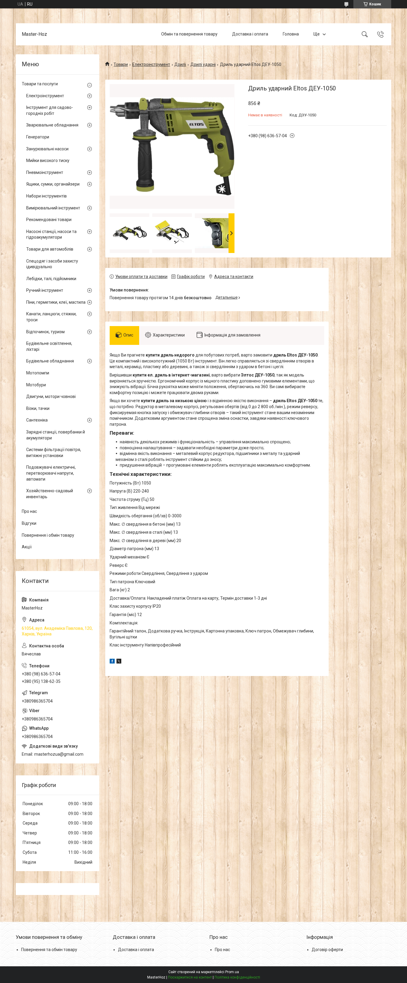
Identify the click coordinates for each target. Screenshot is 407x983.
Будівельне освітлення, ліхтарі (49, 346)
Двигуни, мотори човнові (51, 396)
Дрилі (180, 64)
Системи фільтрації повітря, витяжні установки (53, 452)
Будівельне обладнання (50, 361)
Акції (27, 546)
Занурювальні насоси (47, 148)
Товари (121, 64)
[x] (118, 662)
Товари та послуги (40, 83)
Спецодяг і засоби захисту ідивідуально (52, 264)
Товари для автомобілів (49, 249)
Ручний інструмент (44, 290)
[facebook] (112, 662)
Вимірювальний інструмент (53, 208)
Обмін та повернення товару (189, 34)
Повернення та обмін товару (49, 949)
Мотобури (36, 384)
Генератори (37, 137)
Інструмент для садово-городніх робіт (49, 110)
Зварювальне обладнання (52, 125)
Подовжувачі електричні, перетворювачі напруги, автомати (51, 473)
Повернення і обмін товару (48, 535)
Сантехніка (37, 420)
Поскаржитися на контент (190, 977)
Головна (291, 34)
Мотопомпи (37, 373)
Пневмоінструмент (44, 172)
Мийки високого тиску (47, 160)
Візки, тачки (37, 408)
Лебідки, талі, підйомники (51, 278)
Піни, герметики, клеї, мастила (56, 302)
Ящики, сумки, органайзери (53, 184)
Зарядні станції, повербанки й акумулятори (55, 435)
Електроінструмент (151, 64)
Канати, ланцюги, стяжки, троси (51, 316)
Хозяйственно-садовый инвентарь (49, 493)
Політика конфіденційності (237, 977)
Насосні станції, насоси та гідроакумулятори (51, 234)
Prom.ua (232, 972)
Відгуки (29, 523)
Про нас (29, 511)
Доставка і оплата (250, 34)
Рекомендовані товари (49, 219)
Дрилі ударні (203, 64)
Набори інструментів (46, 196)
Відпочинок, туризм (45, 331)
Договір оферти (327, 949)
